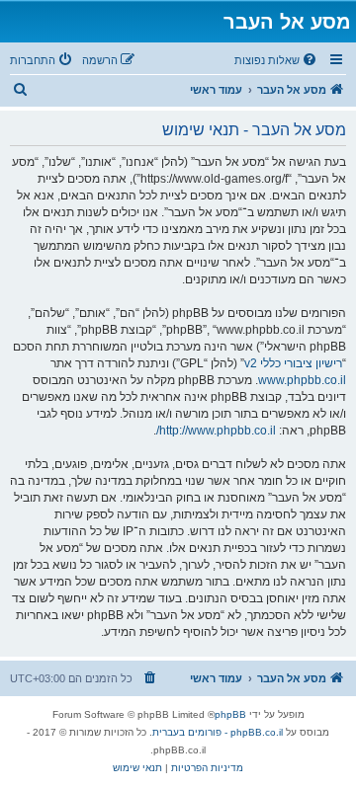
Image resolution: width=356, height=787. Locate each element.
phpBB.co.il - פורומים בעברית (217, 732)
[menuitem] (276, 60)
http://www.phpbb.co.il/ (216, 430)
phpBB (230, 714)
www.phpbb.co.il (302, 380)
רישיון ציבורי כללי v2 (293, 363)
